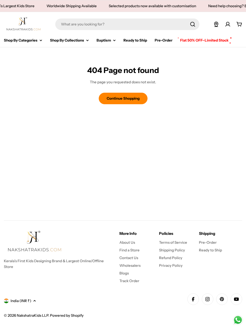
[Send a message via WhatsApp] (238, 320)
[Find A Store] (216, 24)
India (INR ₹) (21, 300)
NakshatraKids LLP (32, 315)
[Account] (228, 24)
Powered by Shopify (67, 315)
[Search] (193, 24)
